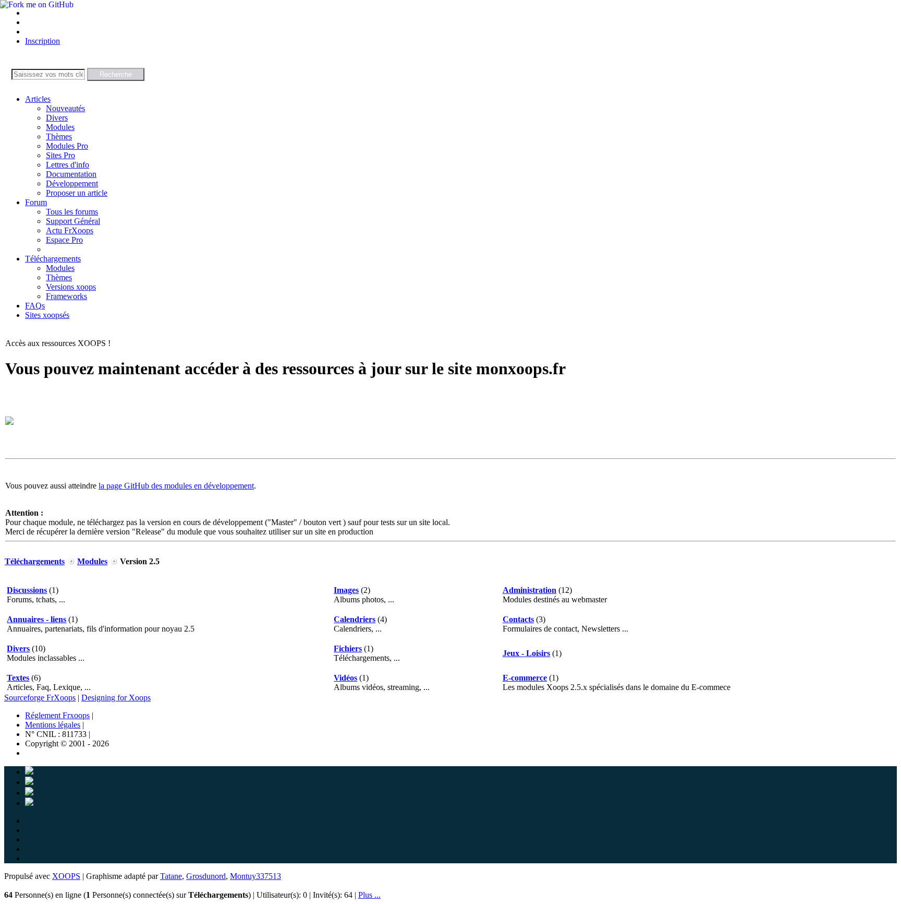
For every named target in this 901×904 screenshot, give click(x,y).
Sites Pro (60, 155)
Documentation (71, 174)
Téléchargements (53, 258)
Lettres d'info (67, 164)
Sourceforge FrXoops (40, 697)
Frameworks (66, 296)
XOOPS (66, 876)
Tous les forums (72, 211)
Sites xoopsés (47, 315)
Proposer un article (76, 192)
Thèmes (59, 136)
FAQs (35, 305)
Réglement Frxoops (57, 715)
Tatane (171, 876)
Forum (36, 202)
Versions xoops (71, 286)
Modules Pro (67, 145)
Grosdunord (206, 876)
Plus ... (369, 894)
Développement (72, 183)
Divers (57, 117)
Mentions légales (52, 724)
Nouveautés (65, 108)
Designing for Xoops (116, 697)
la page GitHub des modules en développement (176, 485)
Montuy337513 (255, 876)
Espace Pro (64, 239)
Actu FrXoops (69, 230)
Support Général (73, 221)
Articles (38, 98)
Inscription (42, 41)
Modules (60, 127)
